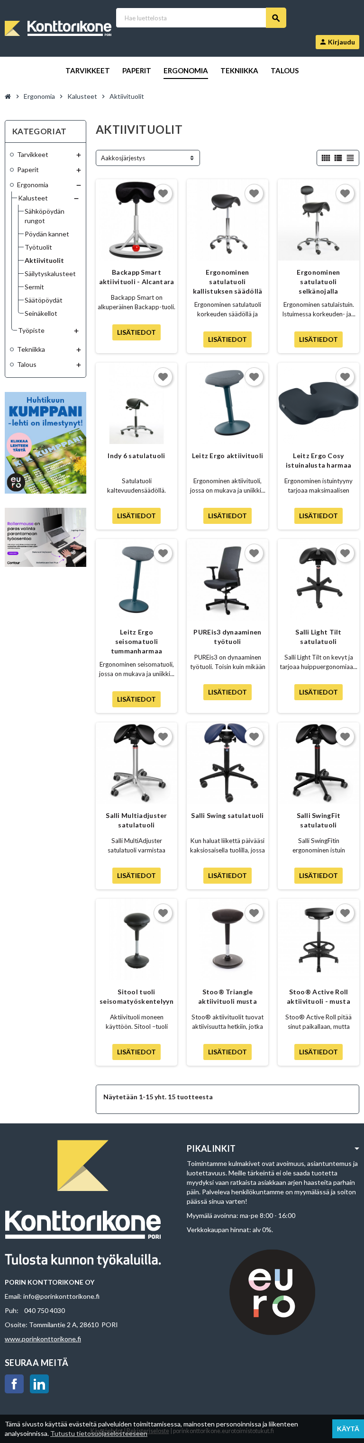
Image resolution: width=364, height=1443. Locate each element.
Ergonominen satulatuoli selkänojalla (318, 281)
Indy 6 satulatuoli (136, 456)
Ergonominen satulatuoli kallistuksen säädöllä (228, 281)
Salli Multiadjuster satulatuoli (136, 820)
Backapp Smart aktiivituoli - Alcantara (136, 277)
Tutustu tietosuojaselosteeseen (98, 1433)
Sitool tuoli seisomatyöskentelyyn (136, 996)
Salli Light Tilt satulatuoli (318, 636)
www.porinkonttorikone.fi (43, 1339)
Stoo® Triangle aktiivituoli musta (227, 996)
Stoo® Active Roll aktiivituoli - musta (318, 996)
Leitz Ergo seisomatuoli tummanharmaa (136, 641)
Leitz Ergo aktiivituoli (227, 456)
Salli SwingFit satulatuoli (319, 820)
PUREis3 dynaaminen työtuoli (227, 636)
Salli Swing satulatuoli (227, 815)
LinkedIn (39, 1383)
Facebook (14, 1383)
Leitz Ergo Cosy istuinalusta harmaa (318, 460)
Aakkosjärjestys (123, 158)
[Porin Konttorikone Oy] (58, 28)
